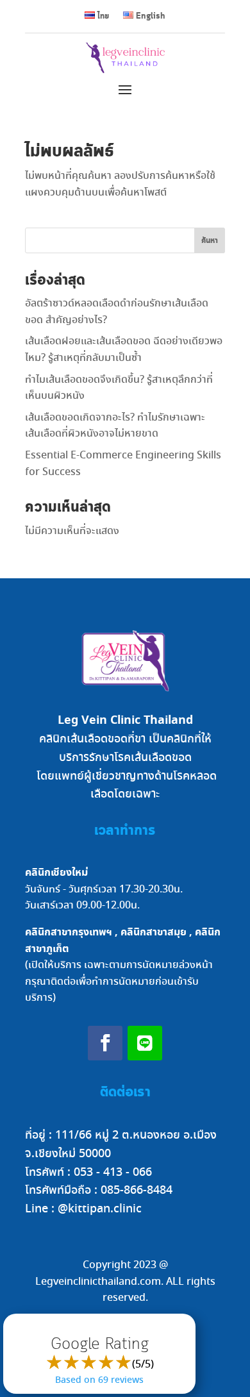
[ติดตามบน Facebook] (105, 1043)
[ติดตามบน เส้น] (145, 1043)
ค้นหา (209, 241)
